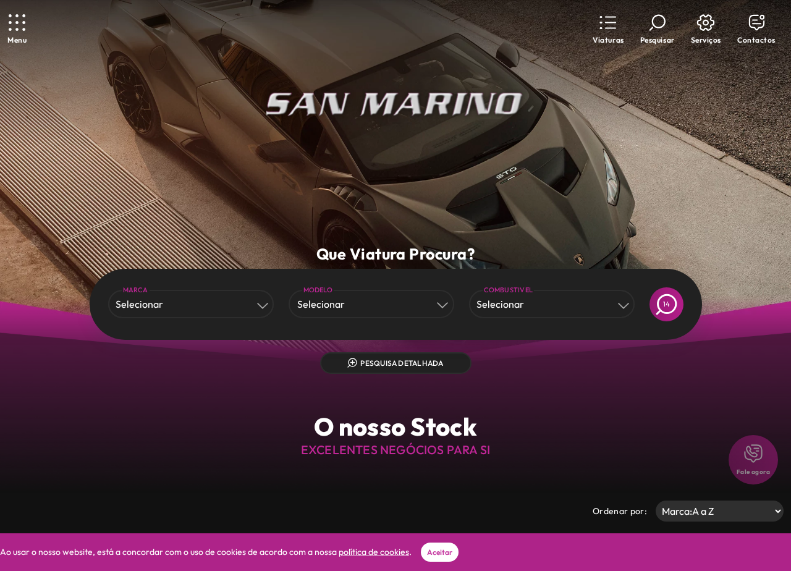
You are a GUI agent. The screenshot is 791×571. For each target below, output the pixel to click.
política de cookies (374, 551)
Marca (135, 290)
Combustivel (508, 290)
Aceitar (439, 552)
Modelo (317, 290)
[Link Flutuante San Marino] (395, 104)
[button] (608, 29)
